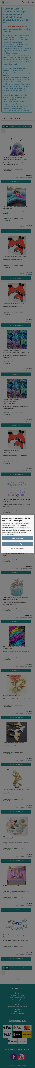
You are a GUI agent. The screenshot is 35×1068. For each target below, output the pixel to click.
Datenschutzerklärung (8, 534)
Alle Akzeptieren (17, 538)
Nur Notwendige (18, 544)
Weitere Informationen (17, 549)
